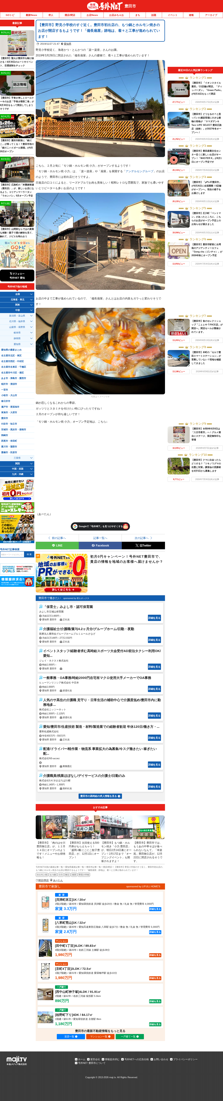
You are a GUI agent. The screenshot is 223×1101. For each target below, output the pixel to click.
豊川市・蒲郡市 (9, 446)
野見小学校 (84, 874)
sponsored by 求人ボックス (76, 598)
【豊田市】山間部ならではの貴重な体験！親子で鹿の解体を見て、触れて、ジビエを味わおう (17, 233)
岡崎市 (4, 435)
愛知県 (67, 43)
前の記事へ (59, 538)
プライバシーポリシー (185, 1059)
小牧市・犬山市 (9, 395)
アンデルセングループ (139, 171)
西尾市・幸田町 (9, 441)
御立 (67, 874)
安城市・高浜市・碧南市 (13, 429)
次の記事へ (142, 538)
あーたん (58, 880)
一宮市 (4, 390)
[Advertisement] (195, 43)
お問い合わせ (161, 1059)
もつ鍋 (53, 874)
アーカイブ (211, 15)
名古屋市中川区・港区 (12, 372)
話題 (153, 15)
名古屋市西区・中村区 (12, 361)
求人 (50, 15)
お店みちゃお (116, 15)
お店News (92, 15)
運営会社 (95, 1059)
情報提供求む (112, 1059)
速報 (191, 15)
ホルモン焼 (42, 874)
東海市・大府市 (9, 412)
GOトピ (10, 15)
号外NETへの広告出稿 (136, 1059)
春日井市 (5, 401)
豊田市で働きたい (50, 598)
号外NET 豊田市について (92, 1063)
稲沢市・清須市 (9, 384)
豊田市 (130, 6)
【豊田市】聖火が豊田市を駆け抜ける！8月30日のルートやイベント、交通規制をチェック (17, 62)
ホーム (81, 1059)
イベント (173, 15)
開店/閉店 (70, 15)
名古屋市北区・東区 (11, 355)
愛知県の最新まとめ (11, 350)
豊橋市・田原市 (9, 452)
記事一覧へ (100, 538)
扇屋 (74, 874)
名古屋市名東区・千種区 (13, 367)
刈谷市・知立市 (9, 424)
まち (137, 15)
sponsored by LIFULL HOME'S (143, 886)
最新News (31, 15)
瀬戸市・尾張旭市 (10, 407)
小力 (61, 874)
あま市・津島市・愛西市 (13, 378)
